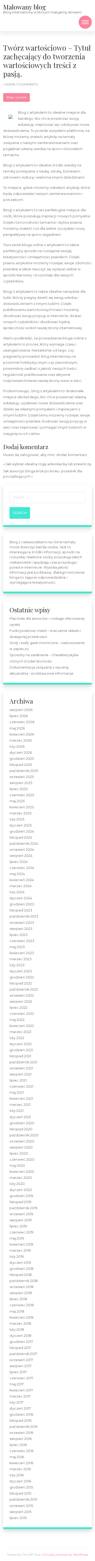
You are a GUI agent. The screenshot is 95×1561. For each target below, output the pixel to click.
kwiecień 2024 (22, 880)
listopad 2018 (21, 1275)
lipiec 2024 (19, 862)
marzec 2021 (20, 1105)
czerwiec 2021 (21, 1086)
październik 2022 (24, 989)
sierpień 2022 (21, 1001)
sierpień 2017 (20, 1366)
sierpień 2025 (21, 783)
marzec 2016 (20, 1469)
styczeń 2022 (21, 1044)
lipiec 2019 (18, 1226)
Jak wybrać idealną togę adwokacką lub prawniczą (48, 464)
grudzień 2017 (21, 1342)
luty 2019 (17, 1257)
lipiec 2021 (18, 1080)
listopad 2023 (21, 910)
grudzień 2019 (21, 1196)
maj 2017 (17, 1384)
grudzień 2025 (22, 759)
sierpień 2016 (21, 1439)
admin (10, 84)
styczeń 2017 (20, 1408)
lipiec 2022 (18, 1008)
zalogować (29, 455)
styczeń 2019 (20, 1263)
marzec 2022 (20, 1032)
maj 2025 (17, 801)
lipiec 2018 (18, 1299)
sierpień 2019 (21, 1220)
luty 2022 (17, 1038)
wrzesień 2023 (22, 923)
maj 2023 (17, 947)
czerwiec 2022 (22, 1014)
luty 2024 (17, 892)
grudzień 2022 (22, 977)
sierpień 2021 (20, 1074)
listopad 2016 (20, 1421)
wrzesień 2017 (21, 1360)
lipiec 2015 (18, 1518)
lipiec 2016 (18, 1445)
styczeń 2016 (20, 1481)
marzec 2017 (20, 1396)
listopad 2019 (20, 1202)
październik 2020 (24, 1135)
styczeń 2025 (21, 825)
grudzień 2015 (21, 1487)
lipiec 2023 (19, 935)
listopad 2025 (21, 765)
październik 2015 (23, 1499)
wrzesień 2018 (22, 1287)
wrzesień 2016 (21, 1433)
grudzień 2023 (22, 904)
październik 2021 (23, 1062)
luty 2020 (17, 1184)
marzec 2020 (21, 1178)
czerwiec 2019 (22, 1232)
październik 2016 (23, 1427)
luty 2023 (17, 965)
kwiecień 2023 (22, 953)
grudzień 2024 (22, 831)
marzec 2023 (21, 959)
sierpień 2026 (21, 710)
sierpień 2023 (21, 929)
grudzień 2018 (22, 1269)
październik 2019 (23, 1208)
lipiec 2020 (19, 1153)
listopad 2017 (20, 1348)
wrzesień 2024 (22, 850)
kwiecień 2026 (22, 734)
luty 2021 (16, 1111)
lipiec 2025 (18, 789)
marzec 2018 (20, 1323)
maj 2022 (17, 1020)
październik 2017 (23, 1354)
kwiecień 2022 (22, 1026)
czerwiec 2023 (22, 941)
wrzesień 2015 (21, 1506)
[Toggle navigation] (85, 22)
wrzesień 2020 (22, 1141)
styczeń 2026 (21, 753)
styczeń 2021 (20, 1117)
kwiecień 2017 (21, 1390)
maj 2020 (17, 1166)
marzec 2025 (20, 813)
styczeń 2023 (21, 971)
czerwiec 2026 (22, 722)
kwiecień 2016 (21, 1463)
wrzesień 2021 (21, 1068)
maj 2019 (17, 1238)
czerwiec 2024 (22, 868)
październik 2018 (24, 1281)
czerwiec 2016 (22, 1451)
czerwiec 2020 (22, 1159)
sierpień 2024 (21, 856)
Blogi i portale (16, 97)
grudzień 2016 (21, 1414)
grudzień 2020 (22, 1123)
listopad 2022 (21, 983)
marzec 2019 (20, 1250)
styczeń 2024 (21, 898)
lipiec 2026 (19, 716)
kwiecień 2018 (22, 1317)
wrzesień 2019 (21, 1214)
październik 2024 (24, 844)
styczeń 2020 (21, 1190)
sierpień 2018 (21, 1293)
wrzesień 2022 (22, 995)
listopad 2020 (21, 1129)
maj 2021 (17, 1092)
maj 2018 (17, 1311)
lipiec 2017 (18, 1372)
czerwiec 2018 (22, 1305)
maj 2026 (17, 728)
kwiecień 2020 (22, 1172)
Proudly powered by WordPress (65, 1555)
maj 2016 (17, 1457)
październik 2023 (24, 916)
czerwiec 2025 (22, 795)
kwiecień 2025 (22, 807)
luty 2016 (17, 1475)
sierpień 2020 (21, 1147)
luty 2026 (17, 746)
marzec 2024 (21, 886)
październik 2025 (24, 771)
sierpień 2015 (20, 1512)
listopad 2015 (20, 1493)
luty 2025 (17, 819)
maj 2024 (17, 874)
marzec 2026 (21, 740)
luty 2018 (17, 1330)
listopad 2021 (20, 1056)
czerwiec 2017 (21, 1378)
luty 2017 (16, 1402)
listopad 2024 (21, 837)
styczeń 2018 (20, 1336)
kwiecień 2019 (21, 1244)
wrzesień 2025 (22, 777)
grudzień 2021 (21, 1050)
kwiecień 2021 (21, 1099)
